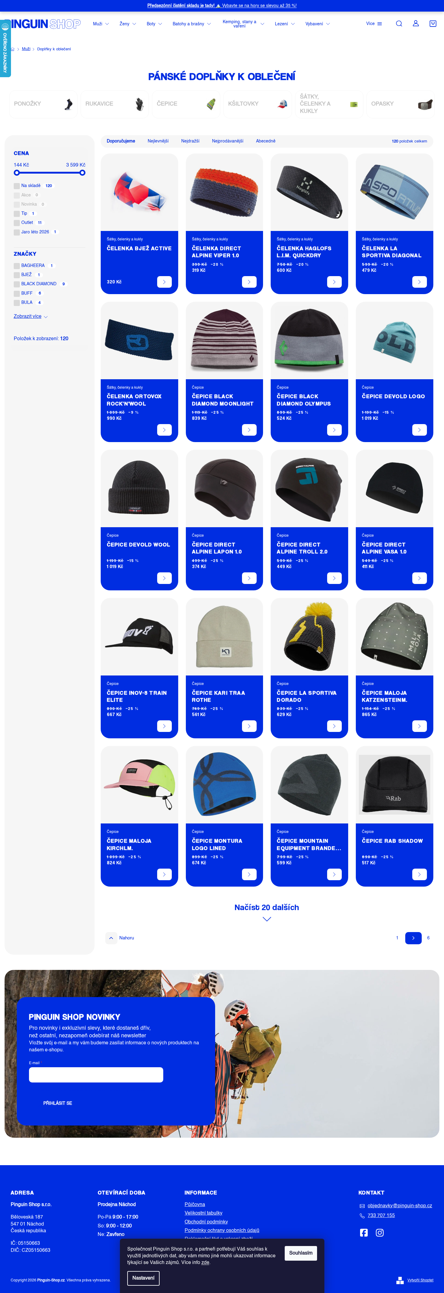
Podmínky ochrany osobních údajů (222, 1230)
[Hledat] (399, 23)
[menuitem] (101, 24)
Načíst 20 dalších (267, 907)
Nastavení (143, 1278)
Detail (164, 282)
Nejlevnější (158, 141)
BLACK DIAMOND (43, 284)
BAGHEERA (37, 266)
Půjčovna (195, 1204)
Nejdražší (190, 141)
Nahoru (126, 938)
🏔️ (222, 6)
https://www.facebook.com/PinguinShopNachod (364, 1232)
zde (205, 1262)
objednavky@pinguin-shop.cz (400, 1206)
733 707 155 (381, 1215)
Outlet (31, 223)
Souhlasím (300, 1253)
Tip (27, 213)
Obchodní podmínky (206, 1222)
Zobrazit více (28, 316)
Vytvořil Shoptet (420, 1280)
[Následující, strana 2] (413, 938)
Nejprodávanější (228, 141)
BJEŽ (30, 275)
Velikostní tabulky (203, 1213)
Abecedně (266, 141)
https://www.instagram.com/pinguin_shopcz (379, 1232)
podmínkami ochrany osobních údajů (124, 1089)
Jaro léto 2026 (38, 232)
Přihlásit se (57, 1103)
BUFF (31, 293)
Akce (29, 195)
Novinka (32, 204)
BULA (31, 303)
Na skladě (36, 186)
